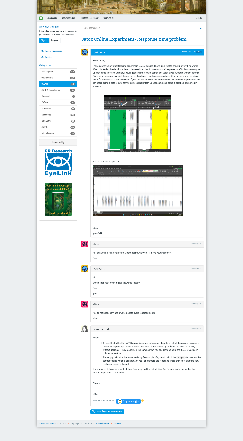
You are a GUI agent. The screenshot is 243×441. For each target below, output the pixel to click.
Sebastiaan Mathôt (47, 423)
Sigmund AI (108, 18)
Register (55, 40)
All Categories (57, 71)
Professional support (90, 18)
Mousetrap (57, 114)
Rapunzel (57, 96)
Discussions (52, 18)
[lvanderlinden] (85, 329)
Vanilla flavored (102, 423)
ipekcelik (99, 52)
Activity (48, 57)
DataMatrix (57, 121)
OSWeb (57, 84)
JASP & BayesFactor (57, 90)
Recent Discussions (53, 51)
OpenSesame (57, 77)
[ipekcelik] (85, 52)
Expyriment (57, 108)
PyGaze (57, 102)
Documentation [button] (68, 18)
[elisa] (85, 244)
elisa (96, 244)
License (117, 423)
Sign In (199, 18)
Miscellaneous (57, 133)
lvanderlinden (102, 329)
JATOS (57, 127)
